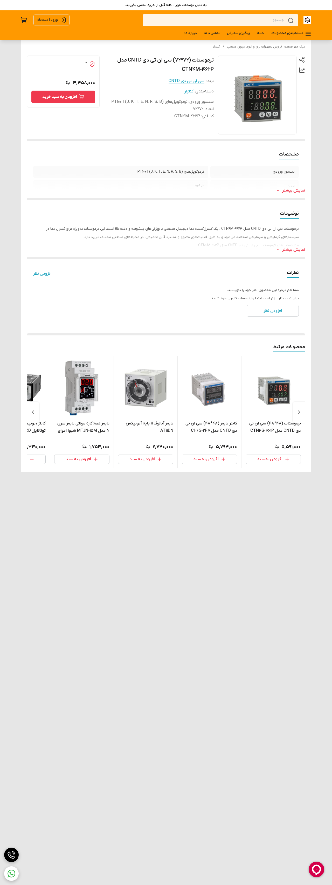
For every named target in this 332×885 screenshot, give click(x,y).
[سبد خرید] (24, 20)
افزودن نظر (42, 273)
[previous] (299, 412)
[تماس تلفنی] (11, 855)
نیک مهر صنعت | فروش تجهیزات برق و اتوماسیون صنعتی (266, 47)
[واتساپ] (11, 873)
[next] (33, 412)
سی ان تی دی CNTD (186, 81)
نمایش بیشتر (293, 190)
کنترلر (216, 47)
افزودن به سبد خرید (59, 96)
